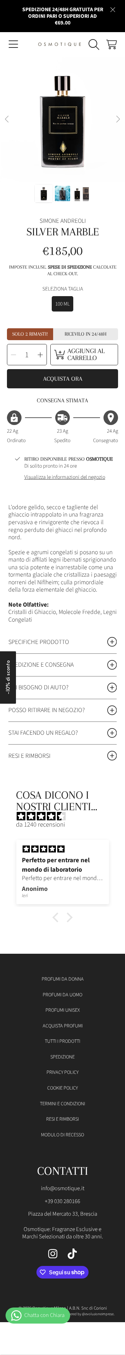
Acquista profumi (63, 1026)
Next (117, 119)
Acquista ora (62, 378)
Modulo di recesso (62, 1134)
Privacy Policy (62, 1072)
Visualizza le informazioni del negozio (64, 477)
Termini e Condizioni (62, 1103)
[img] (66, 816)
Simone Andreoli (63, 221)
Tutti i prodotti (62, 1041)
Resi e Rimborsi (62, 1119)
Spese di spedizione (70, 267)
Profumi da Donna (63, 979)
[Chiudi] (113, 9)
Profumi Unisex (62, 1010)
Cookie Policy (62, 1088)
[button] (13, 44)
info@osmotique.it (62, 1188)
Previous (7, 119)
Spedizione (62, 1057)
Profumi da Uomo (62, 994)
